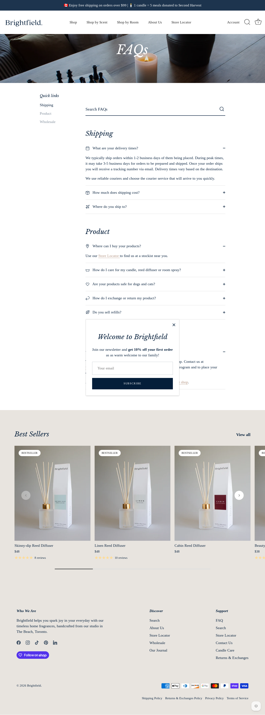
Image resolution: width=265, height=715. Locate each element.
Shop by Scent (97, 22)
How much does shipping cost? (116, 192)
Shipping (46, 105)
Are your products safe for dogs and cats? (123, 284)
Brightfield (34, 685)
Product (45, 113)
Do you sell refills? (106, 312)
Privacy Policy (214, 698)
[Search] (247, 22)
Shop (73, 22)
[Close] (173, 324)
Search (154, 620)
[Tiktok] (37, 642)
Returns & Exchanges (232, 658)
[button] (25, 495)
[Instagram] (28, 642)
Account (233, 22)
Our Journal (158, 650)
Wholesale (47, 122)
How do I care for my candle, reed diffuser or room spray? (136, 270)
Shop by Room (128, 22)
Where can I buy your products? (116, 246)
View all (243, 434)
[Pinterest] (46, 642)
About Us (155, 22)
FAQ (219, 620)
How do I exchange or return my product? (124, 298)
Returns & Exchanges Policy (183, 698)
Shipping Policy (152, 698)
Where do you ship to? (109, 207)
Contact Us (224, 643)
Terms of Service (237, 698)
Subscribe (132, 383)
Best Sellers (31, 434)
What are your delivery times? (115, 148)
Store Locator (181, 22)
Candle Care (225, 650)
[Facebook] (19, 642)
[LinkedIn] (55, 642)
